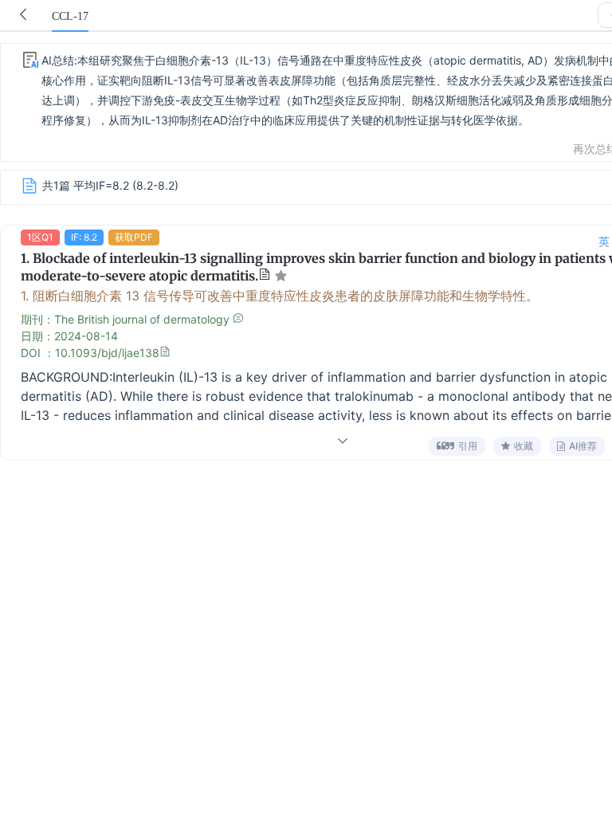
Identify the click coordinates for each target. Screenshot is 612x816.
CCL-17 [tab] (70, 16)
